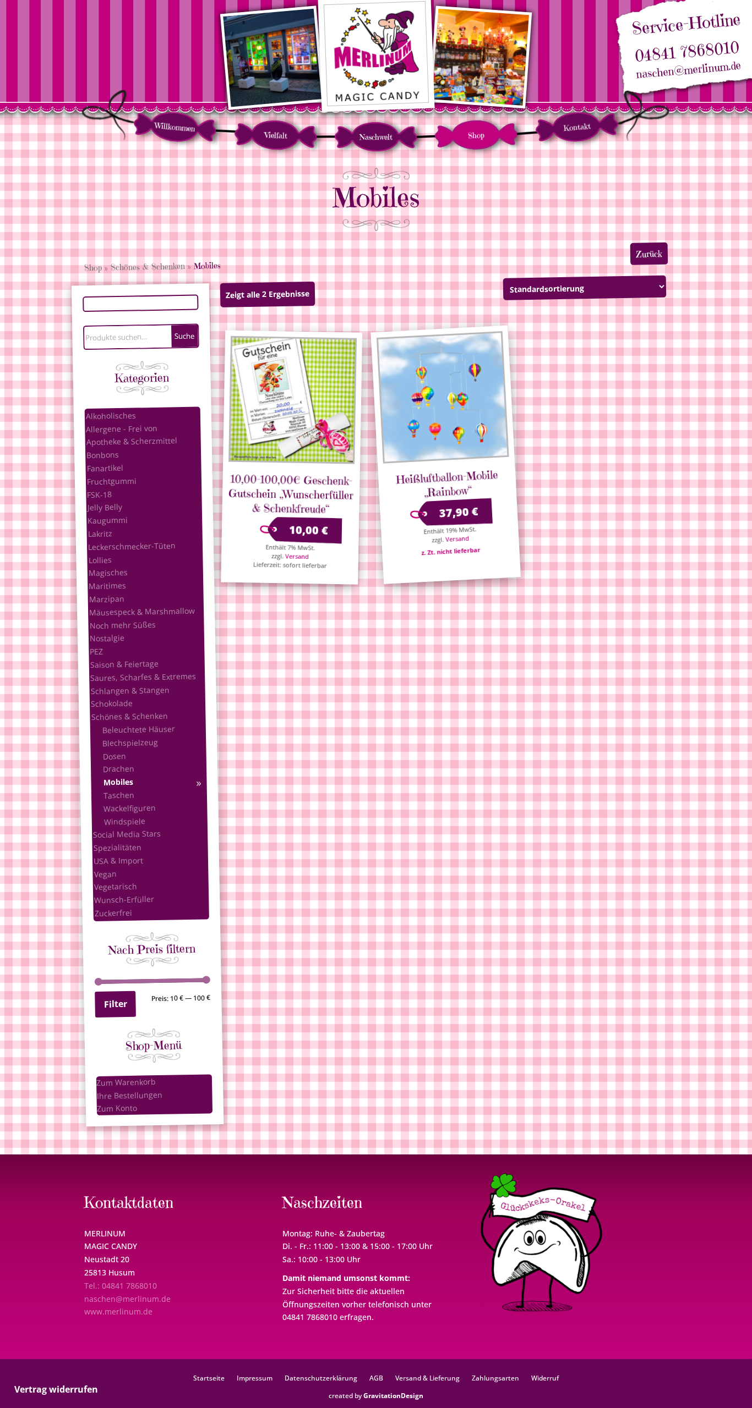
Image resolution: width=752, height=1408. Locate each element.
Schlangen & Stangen (129, 690)
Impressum (255, 1377)
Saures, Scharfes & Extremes (143, 676)
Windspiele (124, 821)
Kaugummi (108, 520)
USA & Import (118, 860)
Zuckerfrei (113, 913)
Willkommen (175, 127)
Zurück (649, 254)
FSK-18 (99, 494)
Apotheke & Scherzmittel (131, 441)
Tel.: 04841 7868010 (120, 1285)
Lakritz (100, 533)
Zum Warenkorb (126, 1082)
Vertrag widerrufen (56, 1389)
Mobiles (118, 782)
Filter (115, 1003)
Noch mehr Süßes (122, 624)
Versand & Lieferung (427, 1377)
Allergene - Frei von (121, 428)
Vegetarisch (115, 886)
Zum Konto (117, 1108)
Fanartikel (104, 468)
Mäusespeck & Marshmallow (142, 611)
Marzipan (106, 598)
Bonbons (102, 454)
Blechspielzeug (130, 742)
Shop (476, 135)
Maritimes (107, 585)
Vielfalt (275, 135)
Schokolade (112, 703)
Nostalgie (107, 638)
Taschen (118, 794)
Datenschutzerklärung (321, 1377)
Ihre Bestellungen (129, 1095)
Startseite (209, 1377)
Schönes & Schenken (148, 266)
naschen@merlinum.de (689, 70)
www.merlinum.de (118, 1311)
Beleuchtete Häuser (138, 729)
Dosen (114, 755)
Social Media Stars (127, 834)
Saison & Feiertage (124, 664)
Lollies (99, 559)
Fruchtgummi (112, 481)
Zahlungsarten (495, 1377)
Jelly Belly (105, 507)
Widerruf (545, 1377)
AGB (376, 1377)
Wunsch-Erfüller (124, 899)
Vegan (105, 873)
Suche (184, 336)
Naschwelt (376, 137)
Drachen (118, 768)
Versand (297, 556)
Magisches (108, 572)
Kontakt (577, 127)
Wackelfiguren (129, 807)
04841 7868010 (687, 52)
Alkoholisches (111, 415)
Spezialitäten (117, 847)
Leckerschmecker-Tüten (132, 546)
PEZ (96, 651)
